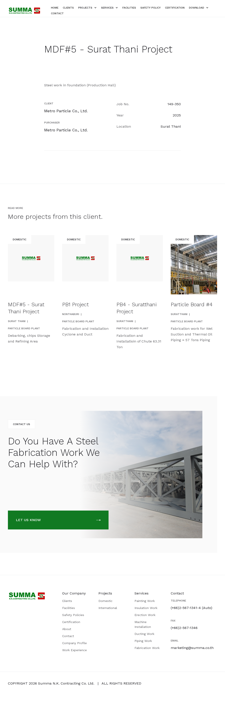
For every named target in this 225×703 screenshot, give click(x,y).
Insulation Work (145, 608)
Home (54, 7)
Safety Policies (73, 615)
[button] (87, 8)
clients (68, 7)
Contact (68, 636)
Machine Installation (142, 624)
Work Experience (74, 650)
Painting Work (144, 601)
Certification (71, 622)
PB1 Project (75, 304)
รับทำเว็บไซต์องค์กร (75, 691)
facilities (129, 7)
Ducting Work (144, 634)
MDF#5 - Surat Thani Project (26, 308)
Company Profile (74, 643)
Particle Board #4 (191, 304)
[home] (24, 10)
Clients (67, 601)
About (66, 629)
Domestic (105, 601)
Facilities (68, 608)
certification (175, 7)
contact (57, 13)
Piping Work (143, 641)
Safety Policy (150, 7)
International (107, 608)
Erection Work (144, 615)
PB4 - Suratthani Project (136, 308)
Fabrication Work (147, 648)
